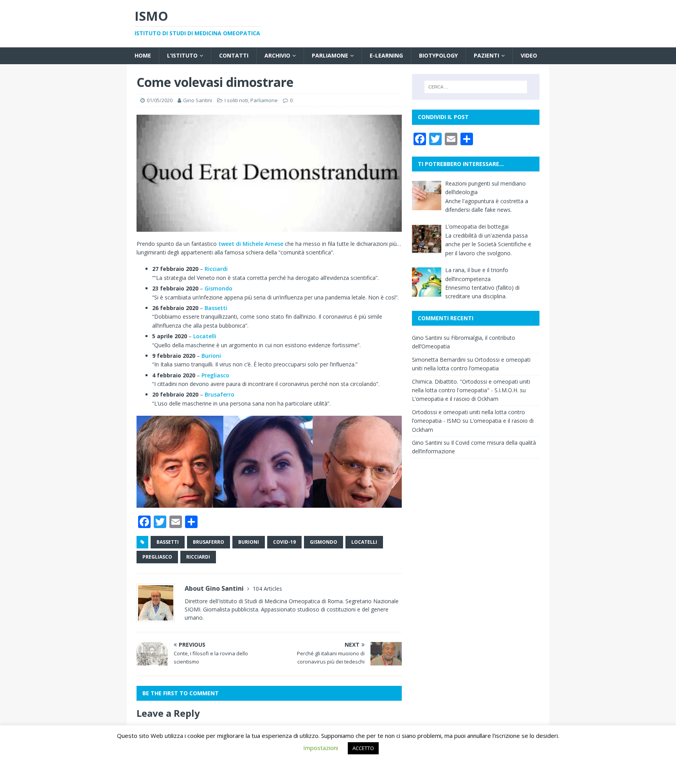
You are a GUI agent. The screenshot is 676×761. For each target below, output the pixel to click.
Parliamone (330, 55)
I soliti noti (236, 100)
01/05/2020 (160, 100)
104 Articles (267, 588)
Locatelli (204, 336)
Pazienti (486, 55)
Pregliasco (215, 375)
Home (143, 55)
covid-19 (284, 542)
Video (529, 55)
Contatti (233, 55)
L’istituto (182, 55)
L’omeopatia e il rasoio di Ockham (455, 398)
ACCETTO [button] (363, 748)
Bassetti (216, 308)
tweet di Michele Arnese (250, 243)
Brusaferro (219, 394)
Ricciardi (216, 268)
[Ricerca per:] (475, 87)
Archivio (277, 55)
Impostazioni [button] (320, 748)
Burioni (211, 355)
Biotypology (438, 55)
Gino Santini (197, 100)
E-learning (386, 55)
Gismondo (218, 288)
